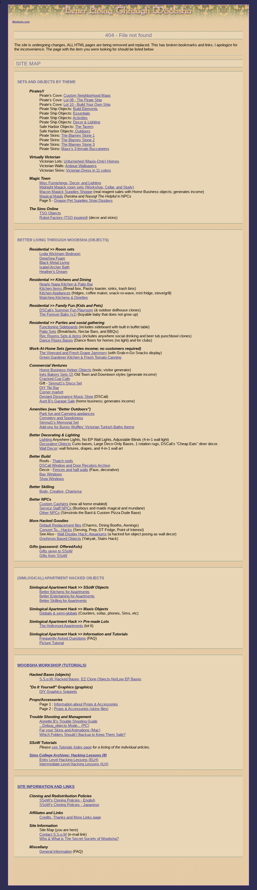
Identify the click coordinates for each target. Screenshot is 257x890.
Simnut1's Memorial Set (59, 422)
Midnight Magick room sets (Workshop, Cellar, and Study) (86, 187)
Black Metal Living (54, 263)
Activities (80, 118)
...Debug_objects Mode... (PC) (64, 726)
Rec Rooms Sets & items (60, 336)
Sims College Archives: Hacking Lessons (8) (68, 755)
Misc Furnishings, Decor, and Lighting (70, 183)
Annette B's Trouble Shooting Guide (68, 721)
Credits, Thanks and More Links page (70, 817)
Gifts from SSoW (53, 556)
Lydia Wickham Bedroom (60, 254)
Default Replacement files (60, 525)
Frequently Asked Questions (62, 638)
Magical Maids (51, 196)
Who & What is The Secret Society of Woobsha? (79, 839)
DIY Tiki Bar (49, 388)
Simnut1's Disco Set (65, 383)
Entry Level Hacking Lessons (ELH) (68, 760)
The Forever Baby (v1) (58, 314)
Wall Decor (48, 448)
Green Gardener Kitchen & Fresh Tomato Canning (80, 357)
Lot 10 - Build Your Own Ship (86, 105)
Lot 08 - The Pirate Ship (82, 100)
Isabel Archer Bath (54, 267)
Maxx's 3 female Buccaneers (85, 149)
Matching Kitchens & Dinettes (63, 298)
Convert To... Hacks (55, 530)
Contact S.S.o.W (53, 834)
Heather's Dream (53, 272)
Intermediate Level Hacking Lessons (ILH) (73, 764)
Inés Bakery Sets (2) (56, 374)
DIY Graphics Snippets (58, 692)
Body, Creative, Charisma (60, 491)
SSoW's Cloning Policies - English (67, 800)
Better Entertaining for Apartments (67, 596)
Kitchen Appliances (55, 293)
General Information (55, 852)
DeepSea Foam (52, 258)
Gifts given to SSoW (56, 551)
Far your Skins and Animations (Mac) (69, 730)
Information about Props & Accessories (86, 704)
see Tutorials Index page (72, 747)
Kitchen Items (51, 289)
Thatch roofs (62, 461)
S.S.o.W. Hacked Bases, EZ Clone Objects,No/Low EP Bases (90, 679)
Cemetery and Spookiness (61, 418)
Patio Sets (47, 332)
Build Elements (85, 109)
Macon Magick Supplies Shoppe (65, 192)
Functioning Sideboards (58, 327)
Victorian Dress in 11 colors (88, 170)
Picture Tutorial (51, 643)
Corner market (51, 392)
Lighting (45, 440)
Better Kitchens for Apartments (64, 592)
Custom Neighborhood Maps (87, 95)
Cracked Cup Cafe (54, 379)
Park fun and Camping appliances (67, 414)
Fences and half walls (70, 470)
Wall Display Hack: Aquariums (82, 534)
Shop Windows (51, 479)
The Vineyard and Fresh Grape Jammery (73, 353)
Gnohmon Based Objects (60, 539)
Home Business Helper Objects (65, 370)
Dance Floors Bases (56, 340)
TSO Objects (50, 213)
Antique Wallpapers (81, 166)
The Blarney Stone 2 (78, 140)
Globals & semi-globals (58, 613)
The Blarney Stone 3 (78, 145)
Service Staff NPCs (55, 508)
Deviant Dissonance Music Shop (66, 397)
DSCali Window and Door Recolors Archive (74, 465)
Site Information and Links (46, 786)
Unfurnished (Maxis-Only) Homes (91, 161)
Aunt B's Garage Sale (57, 401)
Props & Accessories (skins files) (81, 709)
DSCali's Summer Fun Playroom (66, 310)
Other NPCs (49, 513)
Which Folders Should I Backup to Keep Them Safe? (82, 735)
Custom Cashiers (53, 504)
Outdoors (82, 131)
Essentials (81, 113)
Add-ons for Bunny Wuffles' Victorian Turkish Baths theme (86, 427)
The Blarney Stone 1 (78, 135)
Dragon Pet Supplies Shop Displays (83, 201)
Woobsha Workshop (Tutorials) (51, 665)
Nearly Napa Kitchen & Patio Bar (66, 284)
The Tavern (84, 127)
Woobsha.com (21, 21)
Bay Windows (50, 474)
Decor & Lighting (86, 122)
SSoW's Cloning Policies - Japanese (69, 805)
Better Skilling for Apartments (63, 601)
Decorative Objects (55, 444)
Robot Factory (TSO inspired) (63, 218)
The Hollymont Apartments (61, 626)
